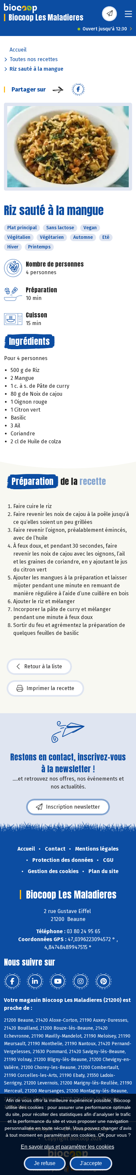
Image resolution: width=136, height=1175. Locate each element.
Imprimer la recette (50, 688)
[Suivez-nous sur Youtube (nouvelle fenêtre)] (58, 981)
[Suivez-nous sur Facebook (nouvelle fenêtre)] (12, 981)
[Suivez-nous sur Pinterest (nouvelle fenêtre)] (103, 981)
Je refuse (44, 1163)
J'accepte (91, 1163)
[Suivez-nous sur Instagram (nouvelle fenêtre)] (80, 981)
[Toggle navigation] (128, 16)
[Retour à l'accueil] (20, 8)
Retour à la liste (43, 666)
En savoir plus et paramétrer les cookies (67, 1147)
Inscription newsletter (73, 807)
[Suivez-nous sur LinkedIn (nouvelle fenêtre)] (35, 981)
